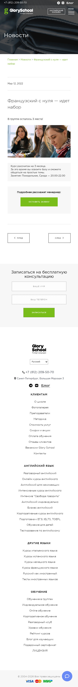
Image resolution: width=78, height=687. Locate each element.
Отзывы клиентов (40, 441)
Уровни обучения (39, 627)
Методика (40, 418)
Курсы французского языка (40, 567)
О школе (40, 401)
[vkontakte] (63, 3)
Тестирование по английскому (40, 530)
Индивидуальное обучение (40, 604)
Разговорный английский (40, 473)
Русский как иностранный (40, 573)
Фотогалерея (40, 407)
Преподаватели (40, 413)
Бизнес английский (40, 507)
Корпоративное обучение (40, 616)
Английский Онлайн (56, 11)
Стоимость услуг (40, 424)
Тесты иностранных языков (40, 579)
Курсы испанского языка (40, 556)
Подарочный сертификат (40, 645)
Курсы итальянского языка (40, 550)
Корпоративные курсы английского (40, 513)
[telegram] (58, 3)
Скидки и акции (40, 430)
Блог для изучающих (40, 639)
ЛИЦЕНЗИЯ (40, 650)
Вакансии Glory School (40, 447)
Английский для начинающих (40, 484)
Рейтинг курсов (40, 633)
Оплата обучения (40, 436)
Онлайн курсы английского (40, 479)
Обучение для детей (40, 524)
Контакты (40, 453)
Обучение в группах (40, 599)
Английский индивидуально (40, 501)
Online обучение (39, 610)
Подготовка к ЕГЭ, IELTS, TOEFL (40, 519)
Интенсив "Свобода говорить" (39, 496)
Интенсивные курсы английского (40, 490)
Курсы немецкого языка (39, 561)
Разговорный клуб (40, 622)
